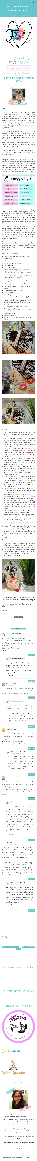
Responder (31, 655)
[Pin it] (21, 616)
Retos (25, 11)
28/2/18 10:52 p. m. (12, 779)
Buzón (27, 6)
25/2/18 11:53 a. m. (12, 635)
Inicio (9, 6)
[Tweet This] (15, 616)
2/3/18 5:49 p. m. (15, 803)
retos (27, 73)
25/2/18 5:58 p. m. (15, 703)
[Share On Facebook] (18, 616)
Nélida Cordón (11, 683)
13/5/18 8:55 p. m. (15, 884)
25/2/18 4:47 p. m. (11, 685)
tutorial (18, 75)
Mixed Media (20, 73)
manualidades (10, 73)
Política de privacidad (18, 15)
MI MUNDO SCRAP (11, 777)
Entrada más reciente (10, 946)
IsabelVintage (11, 729)
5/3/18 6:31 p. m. (11, 844)
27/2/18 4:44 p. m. (15, 753)
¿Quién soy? (18, 6)
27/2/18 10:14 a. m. (12, 731)
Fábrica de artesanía (17, 658)
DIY (3, 73)
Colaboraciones (15, 11)
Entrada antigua (28, 946)
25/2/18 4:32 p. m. (15, 660)
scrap (32, 73)
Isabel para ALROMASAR (13, 633)
